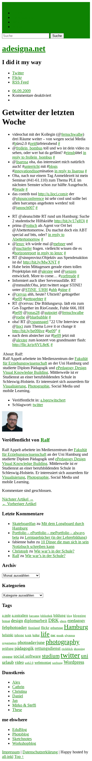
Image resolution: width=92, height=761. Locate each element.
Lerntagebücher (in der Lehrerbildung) (56, 537)
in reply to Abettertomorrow (38, 236)
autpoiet (50, 312)
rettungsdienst (48, 648)
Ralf (45, 439)
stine (63, 289)
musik (60, 635)
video (19, 662)
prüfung (8, 648)
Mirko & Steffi (24, 705)
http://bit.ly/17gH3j (69, 221)
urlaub (8, 662)
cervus (21, 294)
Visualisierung (14, 386)
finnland (34, 628)
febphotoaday (14, 627)
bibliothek (46, 615)
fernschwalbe (72, 134)
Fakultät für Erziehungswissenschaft (45, 360)
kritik (28, 635)
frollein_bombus (29, 148)
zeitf (33, 143)
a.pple (6, 615)
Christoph (20, 551)
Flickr (17, 77)
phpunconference (30, 198)
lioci (19, 326)
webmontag (42, 662)
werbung (57, 662)
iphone (19, 635)
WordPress (21, 22)
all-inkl (7, 756)
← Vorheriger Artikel (19, 504)
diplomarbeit (35, 620)
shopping (79, 648)
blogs (53, 166)
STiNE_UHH (36, 289)
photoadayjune (31, 642)
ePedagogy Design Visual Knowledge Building (44, 370)
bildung (59, 615)
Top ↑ (19, 756)
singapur (7, 656)
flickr (45, 627)
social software (27, 656)
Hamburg (76, 626)
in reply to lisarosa (69, 171)
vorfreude (68, 276)
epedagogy (76, 620)
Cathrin (18, 687)
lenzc (20, 244)
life (45, 634)
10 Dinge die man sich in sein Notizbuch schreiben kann (50, 544)
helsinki (7, 635)
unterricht (32, 166)
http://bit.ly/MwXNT (40, 262)
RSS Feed (20, 82)
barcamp (34, 615)
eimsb (70, 152)
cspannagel (39, 322)
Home (7, 4)
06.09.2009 (21, 91)
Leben (17, 13)
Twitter (18, 73)
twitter (38, 405)
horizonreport (25, 253)
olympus (70, 635)
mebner (59, 244)
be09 (18, 299)
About (17, 26)
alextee (47, 271)
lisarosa (22, 162)
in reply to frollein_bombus (49, 154)
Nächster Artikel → (17, 499)
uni (84, 656)
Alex (16, 682)
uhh (54, 289)
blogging (79, 615)
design (17, 620)
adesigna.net (23, 48)
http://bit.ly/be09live (28, 331)
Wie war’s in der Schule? (54, 551)
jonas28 (33, 312)
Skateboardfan (24, 523)
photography (62, 641)
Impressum (11, 752)
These (17, 710)
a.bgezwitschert (52, 400)
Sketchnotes (22, 739)
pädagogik (24, 648)
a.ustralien (20, 615)
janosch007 (25, 207)
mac (53, 635)
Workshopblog (24, 743)
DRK (53, 620)
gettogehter (34, 299)
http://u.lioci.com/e (53, 194)
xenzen (70, 271)
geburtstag (56, 628)
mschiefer (24, 248)
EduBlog (19, 729)
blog (69, 615)
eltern (63, 620)
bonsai (6, 621)
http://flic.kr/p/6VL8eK (31, 344)
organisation (9, 643)
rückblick (67, 648)
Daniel (17, 696)
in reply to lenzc (50, 253)
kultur (36, 635)
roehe (20, 317)
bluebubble (39, 317)
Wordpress (74, 662)
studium (51, 656)
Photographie (23, 17)
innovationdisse (26, 171)
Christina (19, 691)
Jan (15, 700)
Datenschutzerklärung (40, 752)
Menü (17, 4)
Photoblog (20, 734)
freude (19, 189)
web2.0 (29, 662)
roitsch (31, 225)
